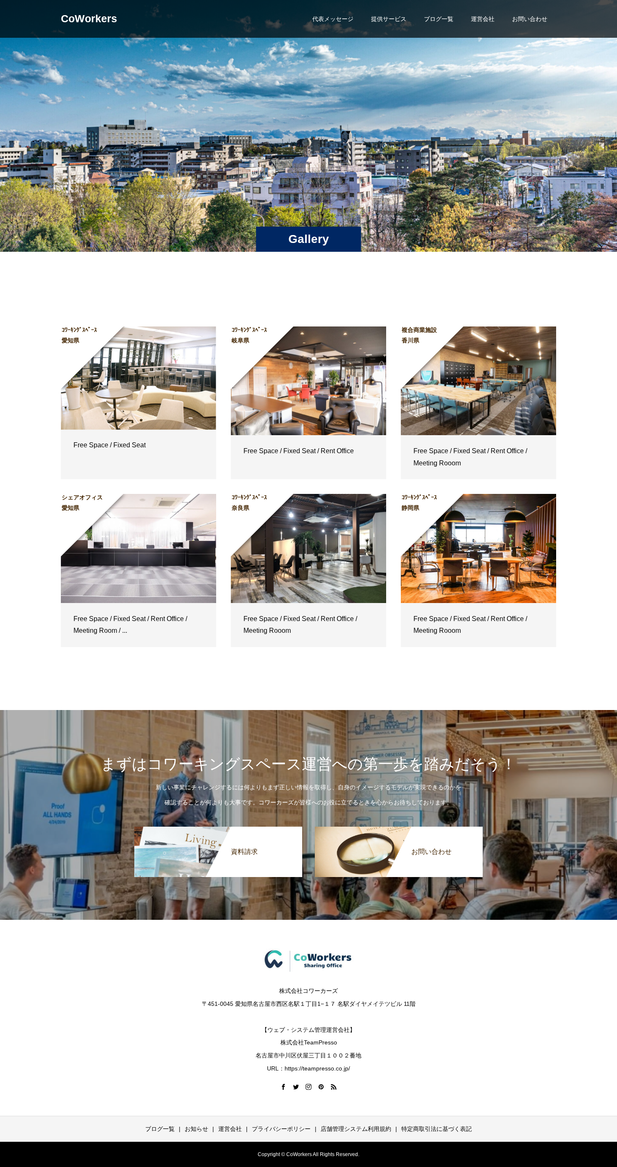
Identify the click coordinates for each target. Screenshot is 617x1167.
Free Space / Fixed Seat (109, 445)
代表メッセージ (332, 19)
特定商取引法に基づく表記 (436, 1128)
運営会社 (482, 19)
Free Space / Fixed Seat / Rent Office (298, 450)
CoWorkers (89, 18)
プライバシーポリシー (281, 1128)
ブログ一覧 (438, 19)
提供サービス (388, 19)
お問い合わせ (529, 19)
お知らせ (196, 1128)
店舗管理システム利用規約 (356, 1128)
